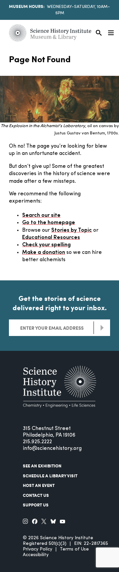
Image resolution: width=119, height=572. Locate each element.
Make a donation (43, 252)
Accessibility (36, 554)
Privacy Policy (37, 549)
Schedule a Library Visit (50, 475)
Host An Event (39, 485)
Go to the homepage (48, 222)
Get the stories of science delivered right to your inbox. (60, 303)
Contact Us (36, 495)
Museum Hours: (27, 6)
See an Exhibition (42, 465)
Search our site (41, 215)
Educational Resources (51, 237)
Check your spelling (46, 245)
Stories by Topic (71, 230)
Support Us (36, 504)
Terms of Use (74, 549)
